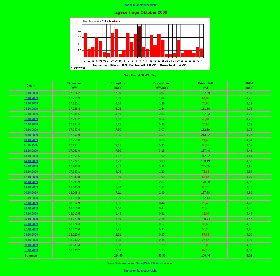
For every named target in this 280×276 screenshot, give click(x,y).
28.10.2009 (31, 234)
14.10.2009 (31, 161)
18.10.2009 (31, 182)
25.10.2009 (31, 218)
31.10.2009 (31, 250)
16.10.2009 (31, 171)
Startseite (129, 5)
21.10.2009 (31, 198)
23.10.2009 (31, 208)
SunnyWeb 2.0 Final (149, 263)
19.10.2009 (31, 187)
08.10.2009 (31, 129)
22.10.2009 (31, 203)
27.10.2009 (31, 229)
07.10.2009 (31, 124)
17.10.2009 (31, 177)
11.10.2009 (31, 145)
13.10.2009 (31, 156)
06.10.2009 (31, 119)
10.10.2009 (31, 140)
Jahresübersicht (146, 5)
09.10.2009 (31, 135)
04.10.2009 (31, 108)
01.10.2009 (31, 93)
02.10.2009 (31, 98)
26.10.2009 (31, 224)
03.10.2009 (31, 103)
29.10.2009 (31, 239)
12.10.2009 (31, 150)
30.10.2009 (31, 245)
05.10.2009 (31, 114)
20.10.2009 (31, 192)
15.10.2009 (31, 166)
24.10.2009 (31, 213)
